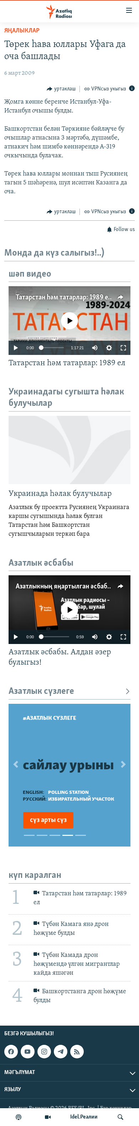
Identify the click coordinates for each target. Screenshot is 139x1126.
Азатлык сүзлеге (41, 691)
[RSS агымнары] (77, 1051)
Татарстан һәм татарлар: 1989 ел (64, 297)
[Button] (61, 89)
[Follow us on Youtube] (27, 1051)
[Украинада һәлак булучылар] (69, 450)
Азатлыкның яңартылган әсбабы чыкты (74, 586)
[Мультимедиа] (47, 1117)
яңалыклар (22, 31)
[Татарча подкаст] (18, 1117)
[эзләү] (120, 1117)
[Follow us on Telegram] (60, 1051)
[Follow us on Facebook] (11, 1051)
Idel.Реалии (84, 1117)
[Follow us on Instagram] (44, 1051)
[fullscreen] (123, 348)
